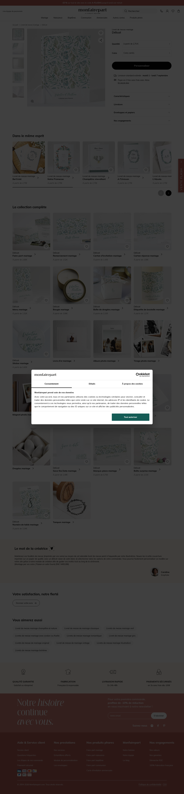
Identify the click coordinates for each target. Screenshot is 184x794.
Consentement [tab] (51, 384)
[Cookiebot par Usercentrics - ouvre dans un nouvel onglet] (138, 375)
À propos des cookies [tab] (132, 384)
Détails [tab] (92, 384)
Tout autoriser (130, 417)
